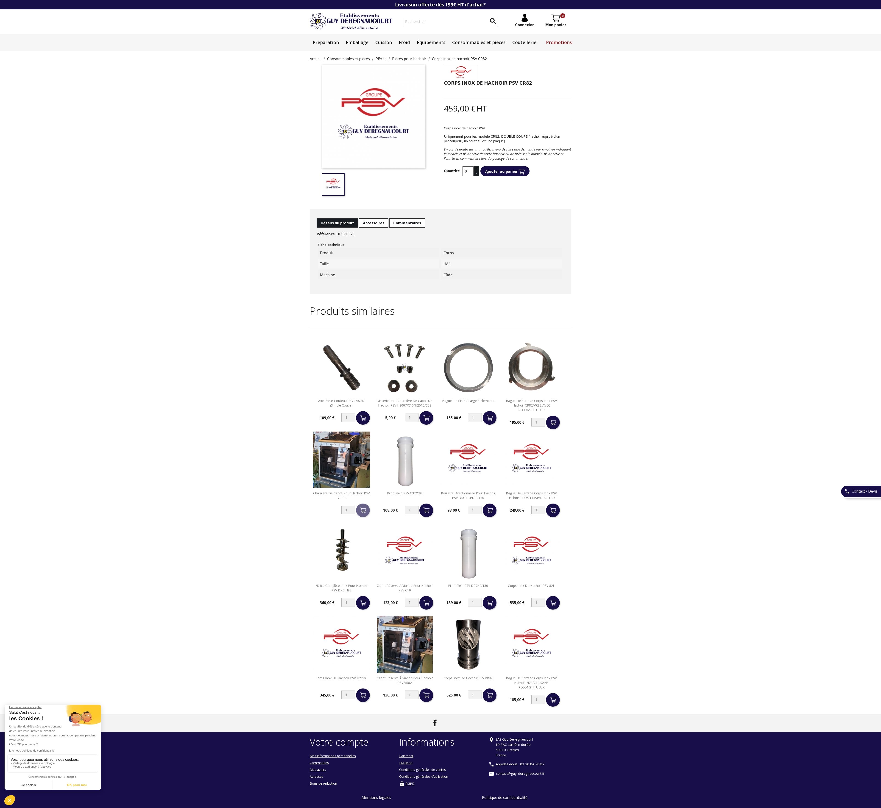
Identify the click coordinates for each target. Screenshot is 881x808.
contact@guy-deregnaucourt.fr (520, 773)
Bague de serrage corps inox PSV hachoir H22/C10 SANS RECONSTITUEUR (531, 682)
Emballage (357, 42)
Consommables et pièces (478, 42)
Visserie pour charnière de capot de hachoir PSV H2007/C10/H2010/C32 (404, 402)
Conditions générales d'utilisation (423, 776)
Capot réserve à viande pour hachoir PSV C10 (405, 587)
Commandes (319, 763)
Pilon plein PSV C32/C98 (405, 493)
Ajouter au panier (502, 171)
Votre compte (339, 741)
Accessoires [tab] (373, 223)
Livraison (406, 763)
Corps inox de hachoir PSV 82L (531, 585)
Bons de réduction (323, 783)
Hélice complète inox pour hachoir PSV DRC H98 (341, 587)
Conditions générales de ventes (422, 769)
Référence (326, 234)
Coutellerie (524, 42)
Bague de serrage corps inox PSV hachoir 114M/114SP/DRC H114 (531, 495)
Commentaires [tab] (407, 223)
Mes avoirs (318, 769)
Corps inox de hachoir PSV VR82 (468, 678)
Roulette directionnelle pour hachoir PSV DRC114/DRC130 (468, 495)
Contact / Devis (861, 491)
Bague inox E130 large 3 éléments (468, 400)
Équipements (431, 42)
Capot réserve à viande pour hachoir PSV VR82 (405, 680)
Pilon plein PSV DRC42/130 (468, 585)
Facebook (435, 722)
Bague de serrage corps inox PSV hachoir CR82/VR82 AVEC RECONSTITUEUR (531, 405)
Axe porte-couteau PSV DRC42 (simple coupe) (341, 402)
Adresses (316, 776)
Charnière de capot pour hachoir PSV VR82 (341, 495)
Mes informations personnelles (333, 756)
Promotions (559, 42)
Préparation (326, 42)
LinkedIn (446, 722)
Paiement (406, 756)
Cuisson (383, 42)
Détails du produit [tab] (337, 223)
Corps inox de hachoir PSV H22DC (341, 678)
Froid (404, 42)
